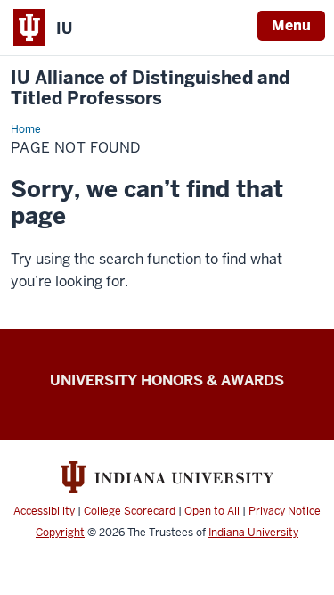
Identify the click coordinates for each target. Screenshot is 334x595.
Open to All (212, 511)
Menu (291, 25)
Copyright (60, 532)
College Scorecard (129, 511)
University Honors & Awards (167, 380)
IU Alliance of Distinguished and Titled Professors (150, 88)
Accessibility (44, 511)
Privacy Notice (284, 511)
